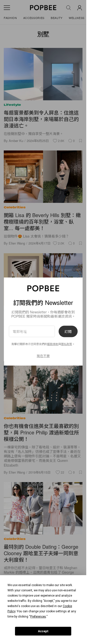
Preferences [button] (38, 616)
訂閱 (68, 331)
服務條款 (52, 344)
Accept (43, 631)
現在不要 (43, 355)
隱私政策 (66, 344)
